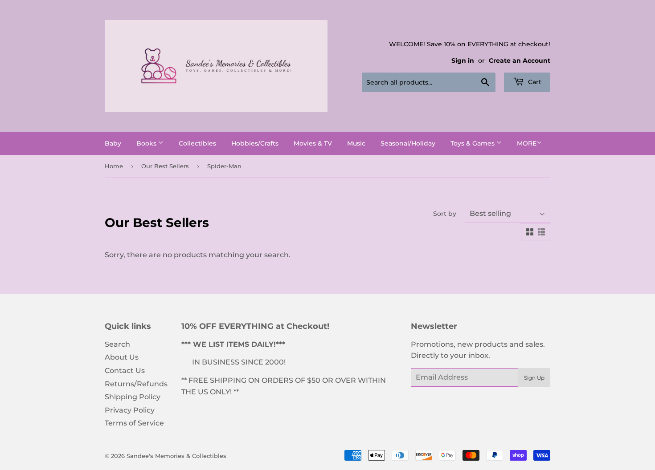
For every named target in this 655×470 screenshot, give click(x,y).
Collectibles (197, 143)
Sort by (444, 214)
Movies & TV (313, 143)
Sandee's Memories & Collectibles (176, 455)
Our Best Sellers (165, 166)
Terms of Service (134, 423)
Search (117, 344)
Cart (533, 82)
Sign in (462, 60)
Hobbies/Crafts (254, 143)
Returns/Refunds (136, 384)
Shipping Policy (132, 397)
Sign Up (534, 377)
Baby (113, 143)
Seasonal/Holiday (408, 143)
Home (114, 166)
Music (356, 143)
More (526, 143)
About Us (122, 357)
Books (147, 143)
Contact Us (125, 370)
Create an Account (519, 60)
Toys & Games (473, 143)
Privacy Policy (130, 410)
